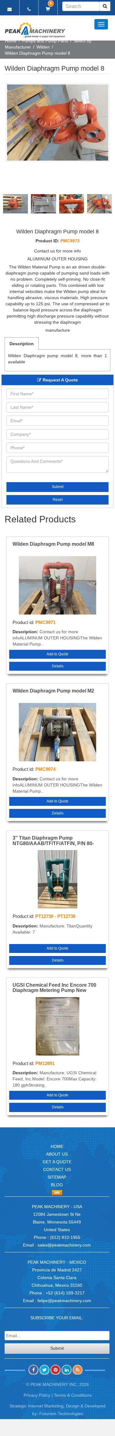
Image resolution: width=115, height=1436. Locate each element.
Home (11, 40)
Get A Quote (57, 1161)
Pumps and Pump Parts (45, 40)
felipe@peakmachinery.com (64, 1300)
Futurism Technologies (61, 1413)
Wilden (43, 47)
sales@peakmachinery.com (64, 1245)
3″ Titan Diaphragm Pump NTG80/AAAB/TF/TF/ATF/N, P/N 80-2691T (53, 840)
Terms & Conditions (73, 1395)
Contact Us (57, 1169)
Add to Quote (57, 654)
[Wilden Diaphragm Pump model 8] (57, 122)
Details (57, 666)
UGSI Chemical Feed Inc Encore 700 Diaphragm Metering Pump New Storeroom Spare (54, 987)
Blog (57, 1184)
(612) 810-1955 (65, 1237)
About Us (57, 1154)
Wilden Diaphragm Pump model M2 (53, 690)
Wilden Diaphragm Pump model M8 (53, 544)
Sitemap (57, 1177)
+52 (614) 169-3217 (65, 1292)
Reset (58, 500)
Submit (57, 487)
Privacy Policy (37, 1395)
